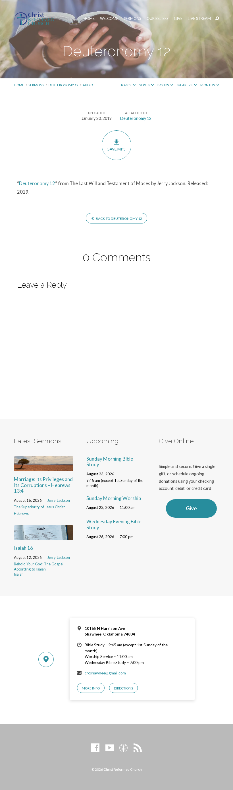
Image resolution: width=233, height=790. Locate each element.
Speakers (185, 85)
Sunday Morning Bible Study (109, 462)
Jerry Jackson (58, 500)
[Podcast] (123, 748)
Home (89, 18)
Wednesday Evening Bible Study (113, 524)
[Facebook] (95, 748)
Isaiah (19, 574)
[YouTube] (109, 748)
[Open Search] (217, 19)
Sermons (132, 18)
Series (144, 85)
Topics (126, 85)
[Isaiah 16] (43, 536)
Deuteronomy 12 (63, 85)
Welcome (109, 18)
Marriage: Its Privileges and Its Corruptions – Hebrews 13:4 (43, 485)
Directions (123, 688)
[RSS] (138, 748)
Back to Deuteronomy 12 (118, 218)
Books (163, 85)
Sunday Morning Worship (113, 498)
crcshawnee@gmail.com (105, 673)
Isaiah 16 (23, 548)
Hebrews (21, 513)
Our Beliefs (157, 18)
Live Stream (199, 18)
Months (207, 85)
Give (178, 18)
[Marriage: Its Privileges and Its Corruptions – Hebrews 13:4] (43, 467)
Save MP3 (116, 149)
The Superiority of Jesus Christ (39, 507)
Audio (88, 85)
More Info (91, 688)
